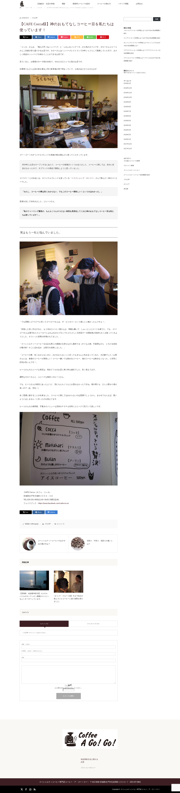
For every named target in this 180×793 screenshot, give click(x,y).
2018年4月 (127, 125)
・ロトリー (89, 178)
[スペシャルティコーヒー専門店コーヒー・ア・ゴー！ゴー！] (90, 747)
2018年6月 (127, 116)
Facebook (26, 789)
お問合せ (139, 4)
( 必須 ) (26, 644)
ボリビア (127, 184)
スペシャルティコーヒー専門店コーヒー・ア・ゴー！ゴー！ (140, 789)
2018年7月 (127, 111)
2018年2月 (127, 134)
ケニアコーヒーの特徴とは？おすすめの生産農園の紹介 (142, 38)
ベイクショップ (78, 178)
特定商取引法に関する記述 (89, 760)
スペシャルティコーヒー (132, 170)
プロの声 (34, 18)
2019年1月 (127, 83)
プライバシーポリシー (88, 768)
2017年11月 (128, 148)
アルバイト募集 (129, 165)
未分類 (126, 189)
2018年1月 (127, 139)
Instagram (30, 789)
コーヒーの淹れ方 (104, 4)
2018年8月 (127, 107)
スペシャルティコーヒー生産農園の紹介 (137, 175)
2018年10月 (128, 97)
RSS (34, 789)
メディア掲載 (123, 4)
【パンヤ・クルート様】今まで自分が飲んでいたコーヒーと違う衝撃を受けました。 (68, 598)
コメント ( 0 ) (44, 623)
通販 (63, 4)
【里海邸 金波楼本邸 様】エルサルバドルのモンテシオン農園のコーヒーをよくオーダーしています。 (34, 596)
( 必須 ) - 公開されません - (32, 651)
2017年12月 (128, 144)
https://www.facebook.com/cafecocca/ (53, 503)
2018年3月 (127, 130)
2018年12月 (128, 88)
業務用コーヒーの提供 (81, 4)
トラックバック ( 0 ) (93, 623)
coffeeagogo (34, 524)
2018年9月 (127, 102)
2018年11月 (128, 93)
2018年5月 (127, 121)
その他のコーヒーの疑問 (132, 161)
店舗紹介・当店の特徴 (45, 4)
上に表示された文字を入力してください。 (69, 688)
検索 (156, 19)
